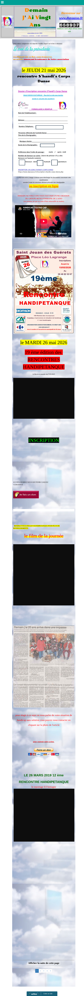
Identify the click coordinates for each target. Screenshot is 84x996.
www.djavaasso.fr (71, 18)
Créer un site (47, 994)
